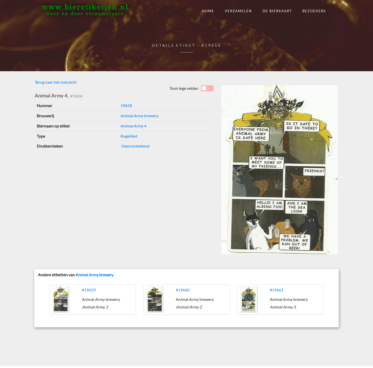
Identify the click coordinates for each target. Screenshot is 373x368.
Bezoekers (314, 11)
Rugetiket (129, 136)
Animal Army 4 (133, 125)
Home (208, 11)
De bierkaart (277, 11)
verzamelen (238, 11)
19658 (126, 105)
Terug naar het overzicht (56, 82)
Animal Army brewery (140, 115)
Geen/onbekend (135, 145)
